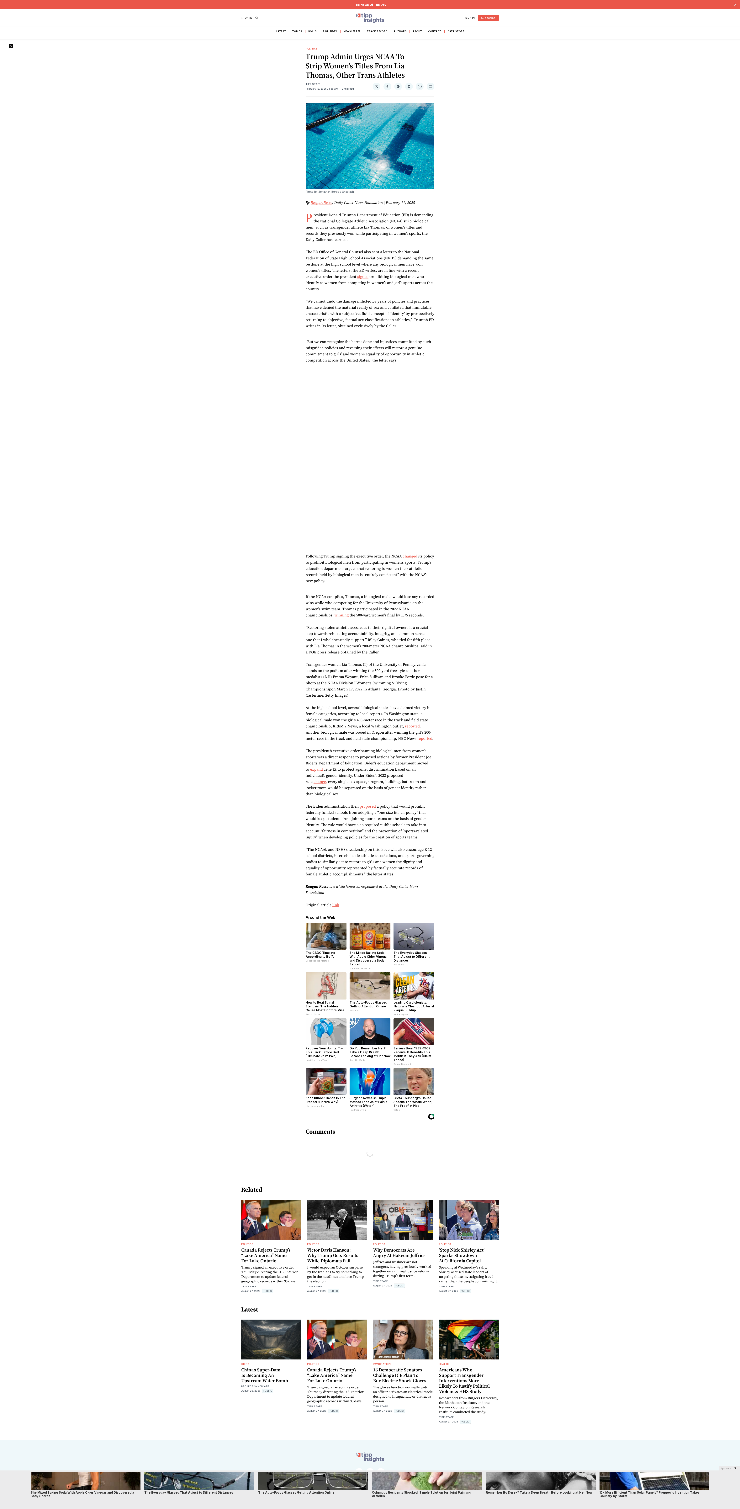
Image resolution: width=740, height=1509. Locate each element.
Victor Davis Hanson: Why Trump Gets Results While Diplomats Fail (332, 1255)
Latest (281, 31)
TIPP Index (330, 31)
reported (412, 726)
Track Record (377, 31)
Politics (312, 48)
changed (410, 556)
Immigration (382, 1364)
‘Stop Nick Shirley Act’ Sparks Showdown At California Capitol (461, 1255)
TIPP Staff (313, 84)
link (335, 905)
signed (362, 276)
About (417, 31)
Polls (312, 31)
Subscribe (488, 17)
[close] (735, 5)
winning (342, 615)
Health (444, 1364)
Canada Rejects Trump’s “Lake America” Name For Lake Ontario (266, 1255)
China (245, 1364)
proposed (368, 806)
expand (316, 769)
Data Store (455, 31)
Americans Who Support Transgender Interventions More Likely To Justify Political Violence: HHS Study (464, 1381)
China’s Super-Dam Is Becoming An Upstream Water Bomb (264, 1375)
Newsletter (352, 31)
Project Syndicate (255, 1386)
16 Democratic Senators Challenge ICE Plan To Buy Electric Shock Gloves (399, 1375)
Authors (400, 31)
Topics (297, 31)
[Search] (256, 17)
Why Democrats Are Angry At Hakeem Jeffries (399, 1252)
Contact (434, 31)
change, (320, 781)
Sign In (470, 17)
